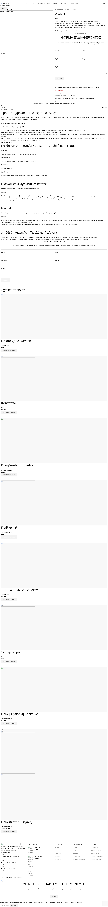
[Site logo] (5, 3)
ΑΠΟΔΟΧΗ (13, 905)
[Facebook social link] (87, 1)
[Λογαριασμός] (95, 3)
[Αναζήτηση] (92, 3)
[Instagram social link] (89, 1)
